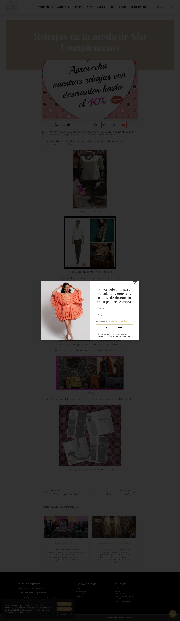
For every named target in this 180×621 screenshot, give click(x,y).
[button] (135, 283)
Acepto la (112, 321)
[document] (90, 310)
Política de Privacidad (117, 321)
